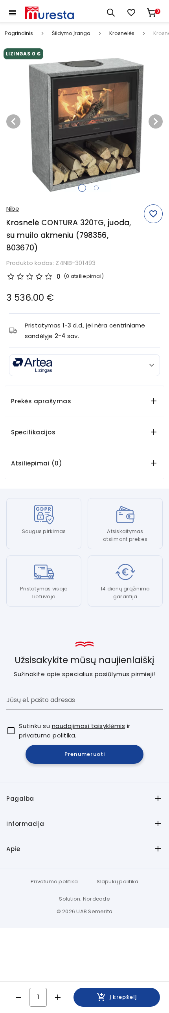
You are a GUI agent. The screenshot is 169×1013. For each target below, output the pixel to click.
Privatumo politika (54, 881)
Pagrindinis (19, 33)
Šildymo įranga (71, 33)
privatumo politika (47, 735)
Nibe (12, 208)
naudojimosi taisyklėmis (88, 726)
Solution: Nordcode (84, 899)
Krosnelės (121, 33)
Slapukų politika (117, 881)
